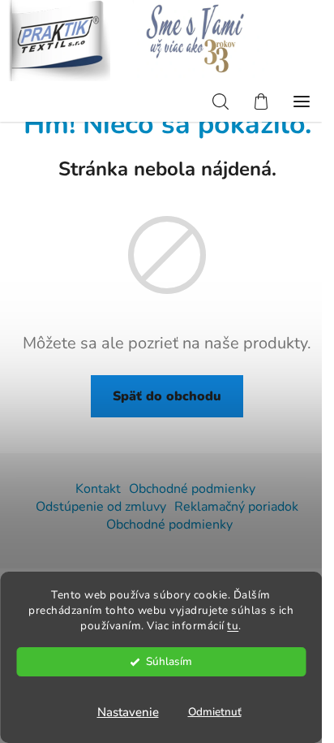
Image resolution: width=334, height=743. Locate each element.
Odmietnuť (215, 711)
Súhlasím (169, 661)
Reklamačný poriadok (236, 507)
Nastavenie (128, 712)
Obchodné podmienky (192, 489)
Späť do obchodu (167, 396)
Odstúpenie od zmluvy (101, 507)
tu (232, 625)
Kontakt (98, 489)
